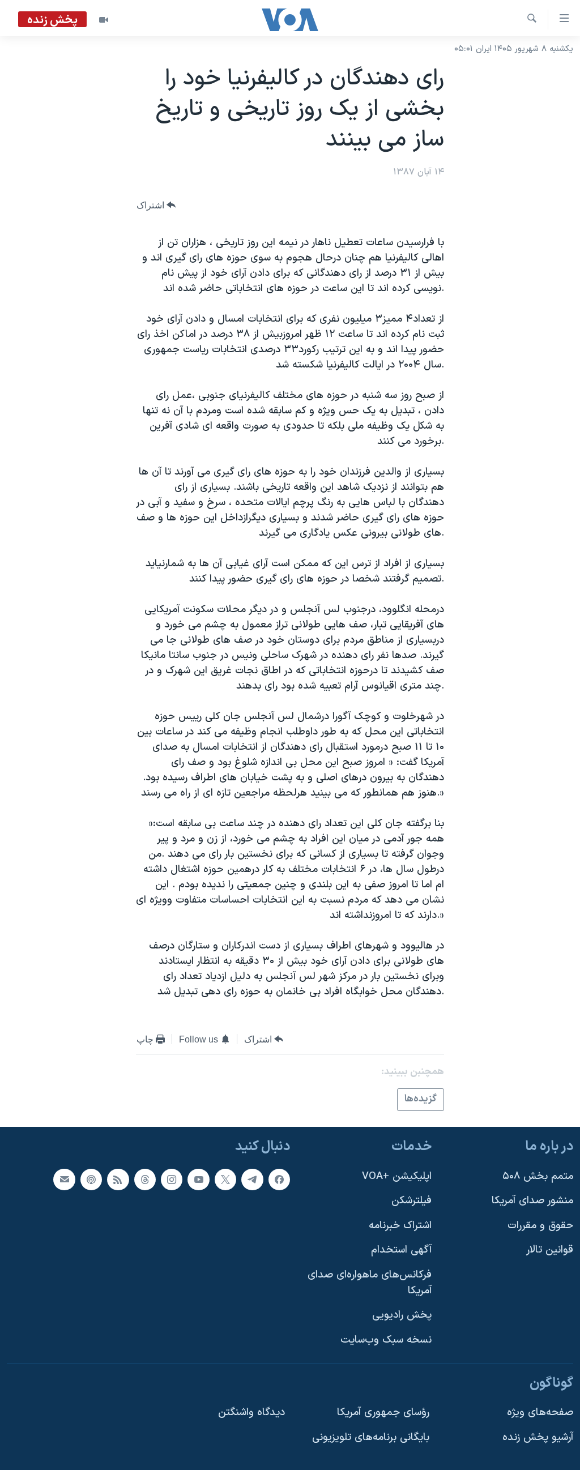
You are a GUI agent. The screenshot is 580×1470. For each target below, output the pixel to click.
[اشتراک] (64, 1179)
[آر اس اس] (118, 1179)
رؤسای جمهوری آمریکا (383, 1412)
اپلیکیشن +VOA (397, 1175)
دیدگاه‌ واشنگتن (251, 1412)
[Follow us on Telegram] (252, 1179)
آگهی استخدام (401, 1250)
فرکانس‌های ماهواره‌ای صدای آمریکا (370, 1282)
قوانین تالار (549, 1250)
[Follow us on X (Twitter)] (225, 1179)
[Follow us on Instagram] (171, 1179)
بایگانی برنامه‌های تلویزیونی (370, 1437)
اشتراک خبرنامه (400, 1225)
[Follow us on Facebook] (279, 1179)
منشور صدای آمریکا (532, 1200)
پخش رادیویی (402, 1315)
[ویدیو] (104, 19)
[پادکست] (91, 1179)
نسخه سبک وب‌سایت (386, 1339)
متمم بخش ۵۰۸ (537, 1175)
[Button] (156, 205)
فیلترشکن (411, 1200)
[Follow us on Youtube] (198, 1179)
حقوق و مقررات (540, 1225)
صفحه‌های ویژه (540, 1412)
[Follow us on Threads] (145, 1179)
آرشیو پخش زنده (537, 1437)
